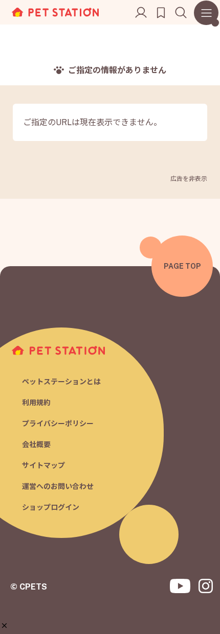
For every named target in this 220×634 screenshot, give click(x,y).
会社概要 (36, 444)
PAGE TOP (182, 266)
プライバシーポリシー (58, 423)
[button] (4, 625)
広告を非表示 (188, 178)
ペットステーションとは (61, 382)
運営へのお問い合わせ (58, 486)
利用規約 (36, 402)
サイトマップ (43, 465)
